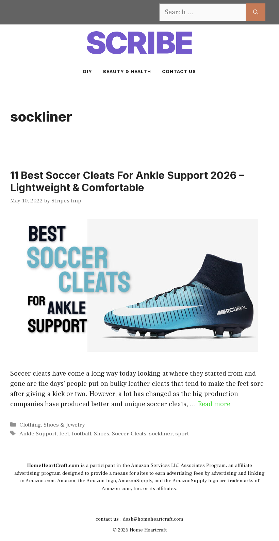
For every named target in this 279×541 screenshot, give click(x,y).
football (81, 433)
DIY (87, 71)
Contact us (179, 71)
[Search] (255, 12)
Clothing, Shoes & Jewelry (52, 425)
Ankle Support (37, 433)
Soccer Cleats (129, 433)
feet (64, 433)
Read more (214, 404)
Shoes (101, 433)
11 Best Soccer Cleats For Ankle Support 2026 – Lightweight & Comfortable (127, 181)
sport (182, 433)
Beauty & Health (127, 71)
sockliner (161, 433)
